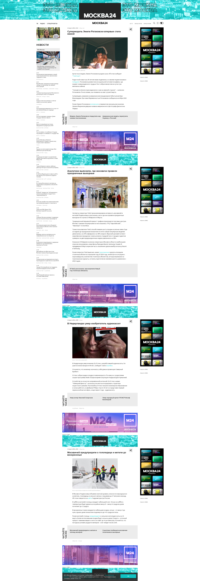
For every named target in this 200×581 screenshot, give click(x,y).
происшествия (40, 127)
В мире (81, 320)
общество (38, 96)
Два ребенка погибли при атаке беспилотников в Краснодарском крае (47, 252)
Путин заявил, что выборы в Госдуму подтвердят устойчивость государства (47, 132)
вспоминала (94, 104)
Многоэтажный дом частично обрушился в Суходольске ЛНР (44, 124)
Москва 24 (100, 23)
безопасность (39, 79)
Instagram (75, 82)
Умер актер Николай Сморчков (81, 398)
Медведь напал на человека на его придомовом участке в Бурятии (46, 235)
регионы (46, 127)
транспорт (45, 205)
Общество (81, 28)
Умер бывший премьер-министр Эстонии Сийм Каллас (45, 275)
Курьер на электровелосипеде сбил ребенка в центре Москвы (46, 149)
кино (43, 230)
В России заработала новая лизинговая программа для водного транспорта (47, 202)
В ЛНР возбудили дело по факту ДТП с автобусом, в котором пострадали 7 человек (47, 175)
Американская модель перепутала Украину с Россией (115, 117)
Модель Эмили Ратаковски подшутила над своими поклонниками (85, 117)
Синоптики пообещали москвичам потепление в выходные (114, 531)
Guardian (109, 366)
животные (38, 238)
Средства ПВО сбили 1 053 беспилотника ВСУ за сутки (44, 210)
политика (42, 112)
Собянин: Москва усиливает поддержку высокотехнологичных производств (47, 218)
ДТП (45, 179)
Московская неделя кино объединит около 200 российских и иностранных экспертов (46, 226)
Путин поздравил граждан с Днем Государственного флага (45, 117)
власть (38, 112)
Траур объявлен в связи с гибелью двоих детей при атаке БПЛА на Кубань (47, 166)
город (56, 88)
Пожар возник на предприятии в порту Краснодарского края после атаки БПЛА (47, 260)
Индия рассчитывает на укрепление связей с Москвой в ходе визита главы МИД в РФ (47, 158)
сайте (90, 498)
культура (38, 230)
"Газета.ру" (76, 76)
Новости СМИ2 (66, 153)
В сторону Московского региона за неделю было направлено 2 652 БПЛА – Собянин (47, 184)
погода (44, 96)
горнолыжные (104, 252)
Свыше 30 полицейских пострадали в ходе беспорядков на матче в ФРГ (46, 267)
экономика (45, 88)
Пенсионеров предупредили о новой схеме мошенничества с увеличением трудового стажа (46, 76)
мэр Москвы (39, 88)
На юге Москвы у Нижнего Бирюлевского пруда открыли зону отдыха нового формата (46, 141)
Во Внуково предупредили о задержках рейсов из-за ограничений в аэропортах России (47, 243)
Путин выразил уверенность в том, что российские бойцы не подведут (47, 109)
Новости (42, 44)
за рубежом (47, 270)
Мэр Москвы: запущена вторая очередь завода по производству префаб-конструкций (46, 67)
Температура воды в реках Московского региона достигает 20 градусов (47, 93)
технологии (51, 88)
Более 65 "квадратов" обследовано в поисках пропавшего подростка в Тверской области (46, 194)
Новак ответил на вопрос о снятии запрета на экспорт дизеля (46, 101)
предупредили (95, 516)
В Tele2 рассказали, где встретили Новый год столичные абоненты (85, 270)
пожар (45, 262)
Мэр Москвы (41, 50)
